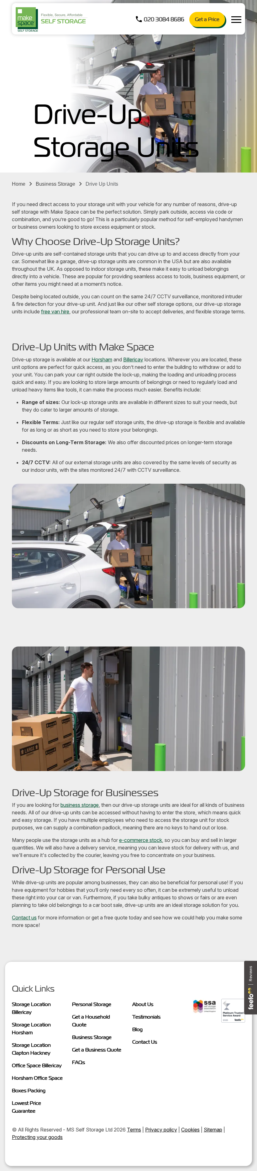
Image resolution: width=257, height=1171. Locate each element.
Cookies (190, 1129)
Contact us (24, 917)
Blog (137, 1029)
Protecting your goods (37, 1137)
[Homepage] (51, 19)
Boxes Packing (28, 1090)
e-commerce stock (140, 840)
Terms (134, 1129)
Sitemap (213, 1129)
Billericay (133, 359)
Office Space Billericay (37, 1065)
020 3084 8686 (164, 19)
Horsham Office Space (37, 1078)
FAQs (78, 1062)
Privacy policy (161, 1129)
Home (18, 184)
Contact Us (144, 1042)
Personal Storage (91, 1004)
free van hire (55, 311)
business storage (79, 805)
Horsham (102, 359)
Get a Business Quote (96, 1049)
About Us (142, 1004)
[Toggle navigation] (236, 19)
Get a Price (207, 19)
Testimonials (146, 1017)
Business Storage (55, 184)
